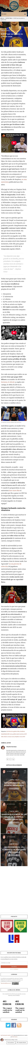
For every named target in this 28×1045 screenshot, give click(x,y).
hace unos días (14, 490)
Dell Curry (9, 734)
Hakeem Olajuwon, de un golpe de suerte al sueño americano (14, 816)
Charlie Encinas (7, 1039)
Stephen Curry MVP (20, 736)
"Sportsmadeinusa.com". (6, 983)
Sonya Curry (11, 736)
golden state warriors (18, 734)
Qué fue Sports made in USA (7, 1035)
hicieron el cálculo (8, 382)
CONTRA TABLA (8, 18)
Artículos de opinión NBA (12, 731)
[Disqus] (14, 888)
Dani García (14, 1036)
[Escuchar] (7, 926)
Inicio (3, 18)
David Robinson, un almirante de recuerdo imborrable (14, 849)
